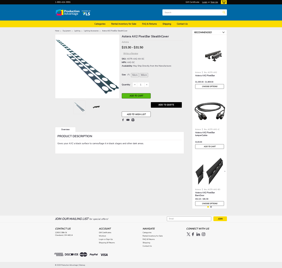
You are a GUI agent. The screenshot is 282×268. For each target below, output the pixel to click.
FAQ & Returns (149, 23)
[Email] (127, 119)
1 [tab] (208, 207)
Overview (65, 129)
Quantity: (126, 84)
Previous (57, 66)
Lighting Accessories (91, 31)
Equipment (67, 31)
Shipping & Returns (107, 242)
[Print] (132, 119)
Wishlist (102, 236)
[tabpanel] (209, 63)
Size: (126, 74)
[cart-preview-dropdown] (223, 2)
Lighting (77, 31)
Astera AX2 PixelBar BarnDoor (205, 194)
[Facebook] (122, 119)
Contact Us (182, 23)
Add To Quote (166, 104)
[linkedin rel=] (198, 234)
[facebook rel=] (193, 234)
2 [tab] (211, 207)
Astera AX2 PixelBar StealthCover (114, 31)
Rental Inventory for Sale (123, 23)
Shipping (167, 23)
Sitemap (82, 265)
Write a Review (130, 53)
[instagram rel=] (203, 234)
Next (117, 66)
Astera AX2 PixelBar (205, 75)
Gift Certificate (192, 2)
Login (204, 2)
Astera (198, 72)
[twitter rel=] (188, 234)
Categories (99, 23)
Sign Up (214, 2)
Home (57, 31)
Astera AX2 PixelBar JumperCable (205, 134)
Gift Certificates (105, 232)
